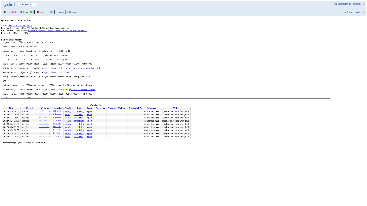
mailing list (346, 4)
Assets (132, 108)
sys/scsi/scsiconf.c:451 (106, 98)
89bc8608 (57, 111)
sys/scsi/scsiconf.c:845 (76, 68)
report (89, 111)
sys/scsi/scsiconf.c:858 (82, 90)
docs (362, 4)
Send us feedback (354, 12)
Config (68, 108)
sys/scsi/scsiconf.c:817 (57, 72)
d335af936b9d (45, 130)
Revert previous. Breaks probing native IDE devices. (57, 31)
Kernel (29, 108)
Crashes (59, 12)
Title (175, 108)
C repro (112, 108)
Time (11, 108)
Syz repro (100, 108)
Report (90, 108)
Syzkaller (57, 108)
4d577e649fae (45, 111)
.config (68, 111)
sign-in (337, 4)
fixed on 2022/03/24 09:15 (20, 25)
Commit (45, 108)
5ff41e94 (57, 120)
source (356, 4)
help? (138, 108)
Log (79, 108)
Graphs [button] (71, 12)
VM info (122, 108)
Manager (151, 108)
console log (79, 111)
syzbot (9, 4)
